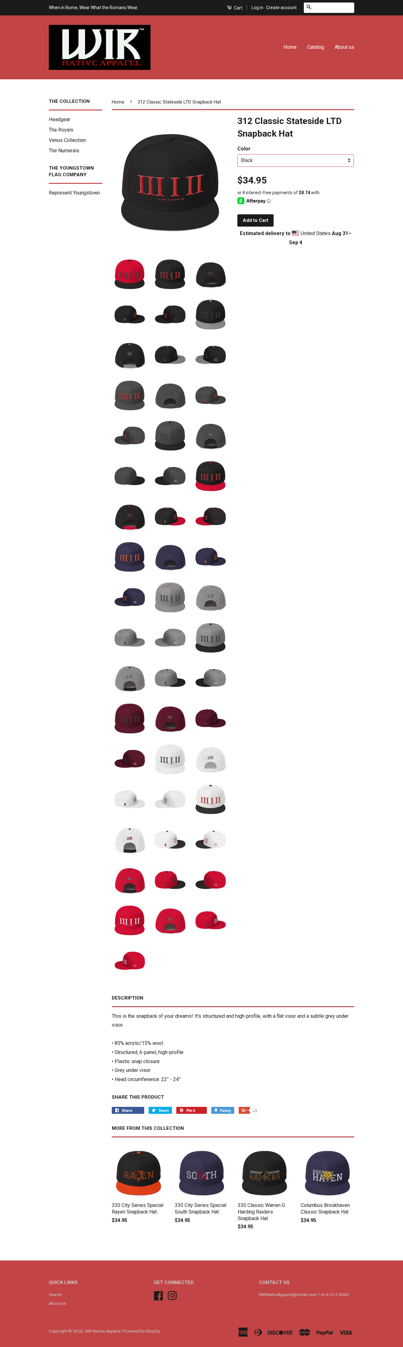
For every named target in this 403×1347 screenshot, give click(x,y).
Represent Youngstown (74, 193)
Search (55, 1294)
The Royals (61, 130)
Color (244, 149)
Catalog (315, 47)
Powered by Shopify (141, 1330)
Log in (257, 7)
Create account (281, 7)
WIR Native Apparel (103, 1330)
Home (290, 47)
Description (127, 998)
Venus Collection (67, 140)
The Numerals (64, 151)
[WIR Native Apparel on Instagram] (172, 1295)
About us (344, 47)
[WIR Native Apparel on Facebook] (158, 1295)
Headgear (59, 119)
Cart (237, 7)
